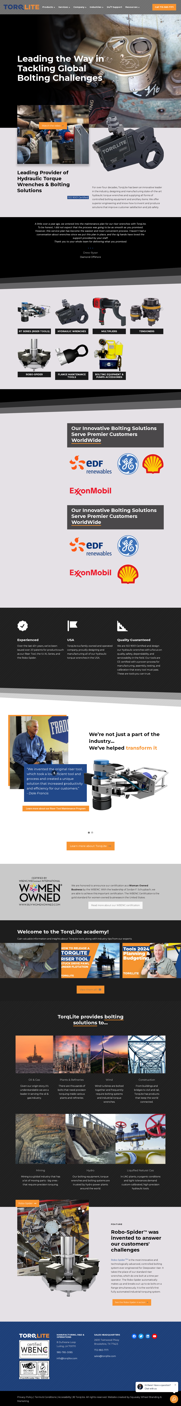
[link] (34, 314)
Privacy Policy (25, 1397)
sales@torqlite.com (105, 1356)
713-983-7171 (101, 1350)
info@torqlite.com (67, 1358)
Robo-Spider (119, 1260)
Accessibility (64, 1397)
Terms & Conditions (45, 1397)
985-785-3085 (65, 1352)
